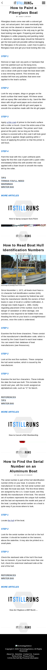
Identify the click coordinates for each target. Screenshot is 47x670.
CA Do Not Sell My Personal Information (22, 658)
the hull (11, 520)
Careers (36, 654)
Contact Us (27, 654)
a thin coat (11, 122)
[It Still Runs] (23, 3)
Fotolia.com (21, 285)
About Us (10, 654)
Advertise (18, 654)
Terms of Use (17, 656)
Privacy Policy (28, 656)
